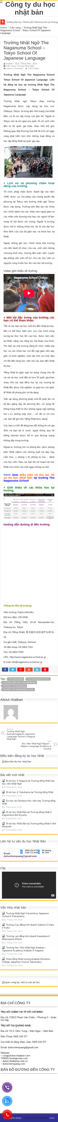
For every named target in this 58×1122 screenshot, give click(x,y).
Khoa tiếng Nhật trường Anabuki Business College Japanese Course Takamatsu (26, 960)
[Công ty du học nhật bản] (29, 8)
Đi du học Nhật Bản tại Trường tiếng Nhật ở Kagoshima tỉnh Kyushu (27, 813)
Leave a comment (14, 68)
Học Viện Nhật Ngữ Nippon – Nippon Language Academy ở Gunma (36, 745)
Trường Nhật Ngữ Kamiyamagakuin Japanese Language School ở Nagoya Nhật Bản (21, 734)
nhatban (9, 63)
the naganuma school (38, 679)
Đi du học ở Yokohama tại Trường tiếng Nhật (29, 792)
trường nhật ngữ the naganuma (19, 682)
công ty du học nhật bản (36, 1118)
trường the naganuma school (18, 690)
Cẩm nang (15, 27)
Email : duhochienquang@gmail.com (20, 854)
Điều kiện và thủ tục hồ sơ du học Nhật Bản (29, 476)
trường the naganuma (14, 686)
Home (3, 27)
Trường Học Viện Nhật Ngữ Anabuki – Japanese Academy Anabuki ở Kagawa (24, 949)
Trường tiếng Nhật (25, 66)
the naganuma (16, 679)
